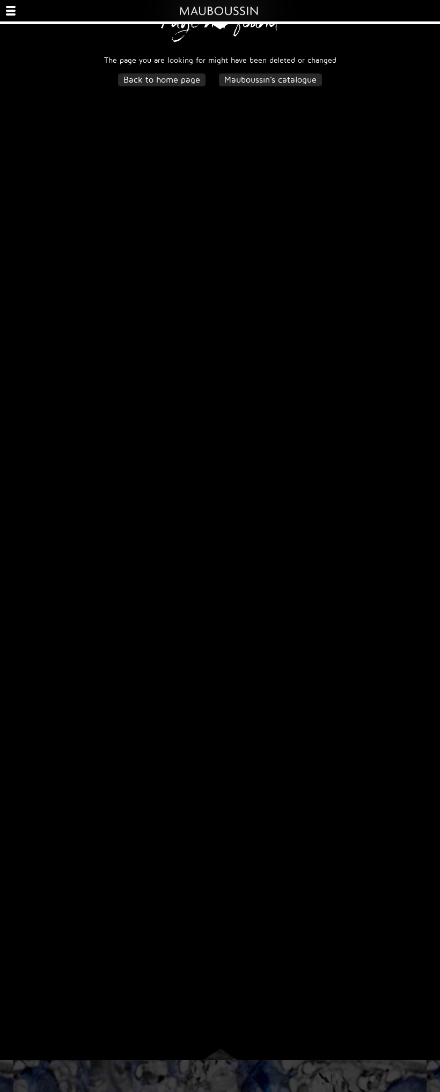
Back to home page (161, 80)
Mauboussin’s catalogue (270, 80)
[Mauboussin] (220, 10)
